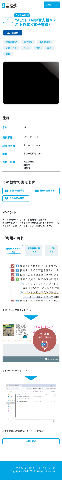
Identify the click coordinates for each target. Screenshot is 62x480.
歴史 (49, 47)
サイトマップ (48, 467)
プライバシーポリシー (26, 467)
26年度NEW (11, 41)
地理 (38, 47)
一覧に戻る (31, 441)
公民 (8, 53)
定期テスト (11, 47)
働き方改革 (45, 41)
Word (26, 47)
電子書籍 (28, 41)
